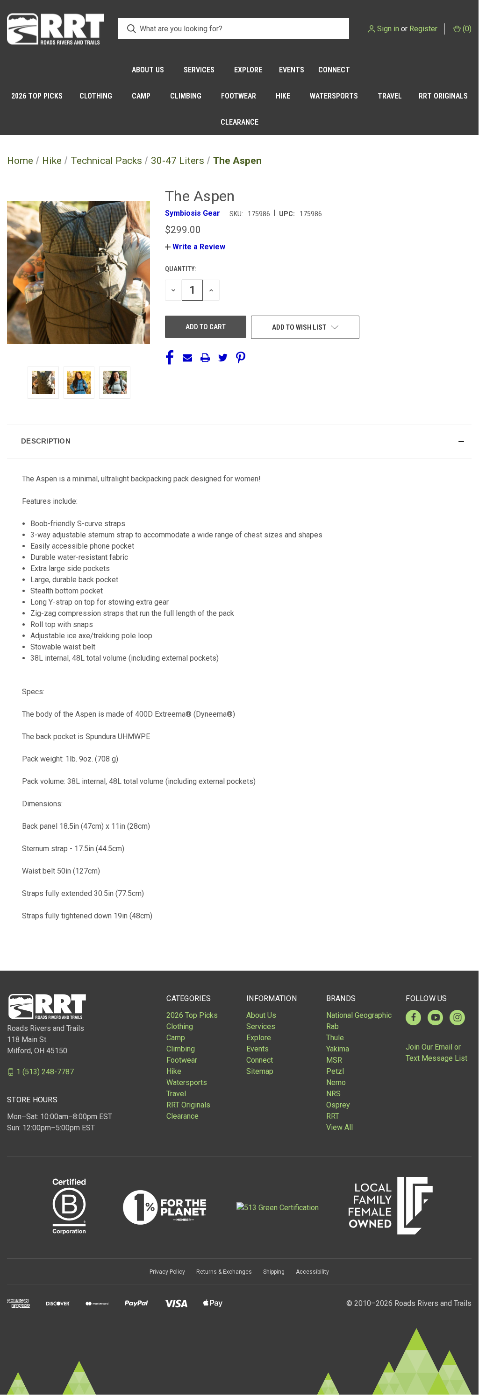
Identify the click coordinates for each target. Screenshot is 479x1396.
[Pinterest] (240, 357)
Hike (283, 96)
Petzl (335, 1071)
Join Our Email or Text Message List (436, 1053)
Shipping (274, 1272)
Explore (248, 69)
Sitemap (259, 1071)
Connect (334, 69)
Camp (141, 96)
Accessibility (312, 1272)
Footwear (238, 96)
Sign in (388, 28)
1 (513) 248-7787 (45, 1071)
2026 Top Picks (37, 96)
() (466, 28)
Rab (332, 1026)
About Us (148, 69)
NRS (333, 1093)
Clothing (95, 96)
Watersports (334, 96)
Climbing (185, 96)
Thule (335, 1037)
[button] (195, 246)
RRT (332, 1116)
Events (291, 69)
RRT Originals (443, 96)
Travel (390, 96)
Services (199, 69)
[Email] (187, 357)
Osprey (338, 1104)
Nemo (336, 1082)
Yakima (337, 1048)
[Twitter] (223, 357)
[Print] (205, 357)
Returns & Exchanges (224, 1272)
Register (423, 28)
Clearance (239, 122)
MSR (334, 1060)
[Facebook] (169, 357)
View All (339, 1127)
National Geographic (359, 1015)
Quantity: (180, 269)
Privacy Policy (167, 1272)
